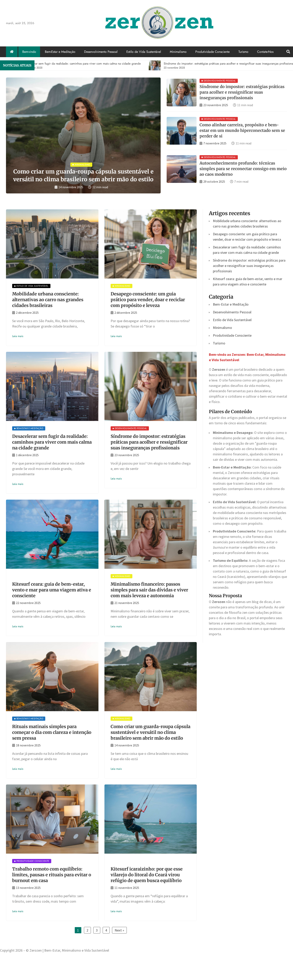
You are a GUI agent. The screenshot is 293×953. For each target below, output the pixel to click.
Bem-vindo (29, 51)
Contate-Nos (265, 51)
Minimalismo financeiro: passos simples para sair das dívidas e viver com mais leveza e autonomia (149, 589)
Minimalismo (178, 51)
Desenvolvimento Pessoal (101, 51)
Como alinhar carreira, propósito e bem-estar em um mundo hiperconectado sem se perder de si (242, 130)
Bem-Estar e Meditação (60, 51)
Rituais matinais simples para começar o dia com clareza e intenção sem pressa (51, 732)
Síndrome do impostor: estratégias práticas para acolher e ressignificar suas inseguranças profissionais (242, 92)
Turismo (243, 51)
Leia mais (17, 336)
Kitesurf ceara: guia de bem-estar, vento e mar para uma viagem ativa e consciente (51, 589)
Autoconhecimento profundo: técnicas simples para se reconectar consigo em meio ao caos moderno (243, 169)
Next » (119, 930)
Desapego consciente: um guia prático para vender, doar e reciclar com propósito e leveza (148, 299)
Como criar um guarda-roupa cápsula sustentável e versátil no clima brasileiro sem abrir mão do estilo (150, 732)
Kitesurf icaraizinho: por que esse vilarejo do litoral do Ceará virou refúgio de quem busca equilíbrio (147, 874)
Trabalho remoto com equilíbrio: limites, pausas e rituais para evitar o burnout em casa (51, 874)
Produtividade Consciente (212, 51)
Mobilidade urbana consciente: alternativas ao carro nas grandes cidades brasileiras (47, 299)
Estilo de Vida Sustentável (143, 51)
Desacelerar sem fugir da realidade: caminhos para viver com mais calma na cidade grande (52, 441)
